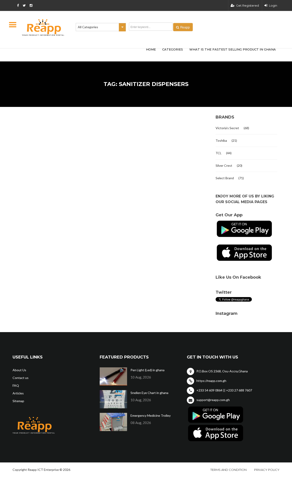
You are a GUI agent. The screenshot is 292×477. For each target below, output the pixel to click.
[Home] (43, 27)
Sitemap (18, 401)
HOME (151, 49)
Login (273, 5)
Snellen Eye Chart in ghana (149, 393)
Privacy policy (266, 470)
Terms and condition (228, 470)
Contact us (21, 378)
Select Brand (225, 178)
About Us (19, 370)
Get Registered (247, 5)
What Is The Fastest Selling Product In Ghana (232, 49)
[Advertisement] (80, 54)
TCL (219, 153)
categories (172, 49)
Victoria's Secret (227, 128)
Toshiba (221, 140)
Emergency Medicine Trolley (150, 415)
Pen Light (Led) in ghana (147, 370)
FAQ (16, 385)
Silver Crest (224, 165)
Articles (18, 393)
